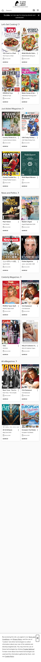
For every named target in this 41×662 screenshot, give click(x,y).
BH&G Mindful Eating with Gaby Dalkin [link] (29, 53)
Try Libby (7, 15)
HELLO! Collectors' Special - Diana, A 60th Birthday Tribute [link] (29, 346)
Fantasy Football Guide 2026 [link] (10, 177)
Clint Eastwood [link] (27, 306)
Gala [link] (4, 346)
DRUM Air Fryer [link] (8, 93)
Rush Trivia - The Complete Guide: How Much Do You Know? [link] (10, 390)
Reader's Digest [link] (27, 222)
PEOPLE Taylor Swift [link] (9, 306)
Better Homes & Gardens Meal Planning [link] (29, 93)
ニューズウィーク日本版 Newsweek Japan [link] (10, 261)
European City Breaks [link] (29, 430)
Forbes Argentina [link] (27, 261)
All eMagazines (8, 361)
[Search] (2, 10)
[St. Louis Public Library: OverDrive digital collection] (20, 4)
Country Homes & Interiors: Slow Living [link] (10, 137)
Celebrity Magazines (10, 277)
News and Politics (9, 193)
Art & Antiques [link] (7, 430)
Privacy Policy (17, 639)
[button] (18, 53)
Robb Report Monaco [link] (29, 177)
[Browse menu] (38, 10)
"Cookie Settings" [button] (28, 649)
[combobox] (16, 10)
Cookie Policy (9, 656)
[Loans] (34, 10)
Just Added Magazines (11, 109)
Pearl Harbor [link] (7, 222)
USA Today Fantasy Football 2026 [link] (29, 137)
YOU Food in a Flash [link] (9, 53)
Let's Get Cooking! (9, 24)
